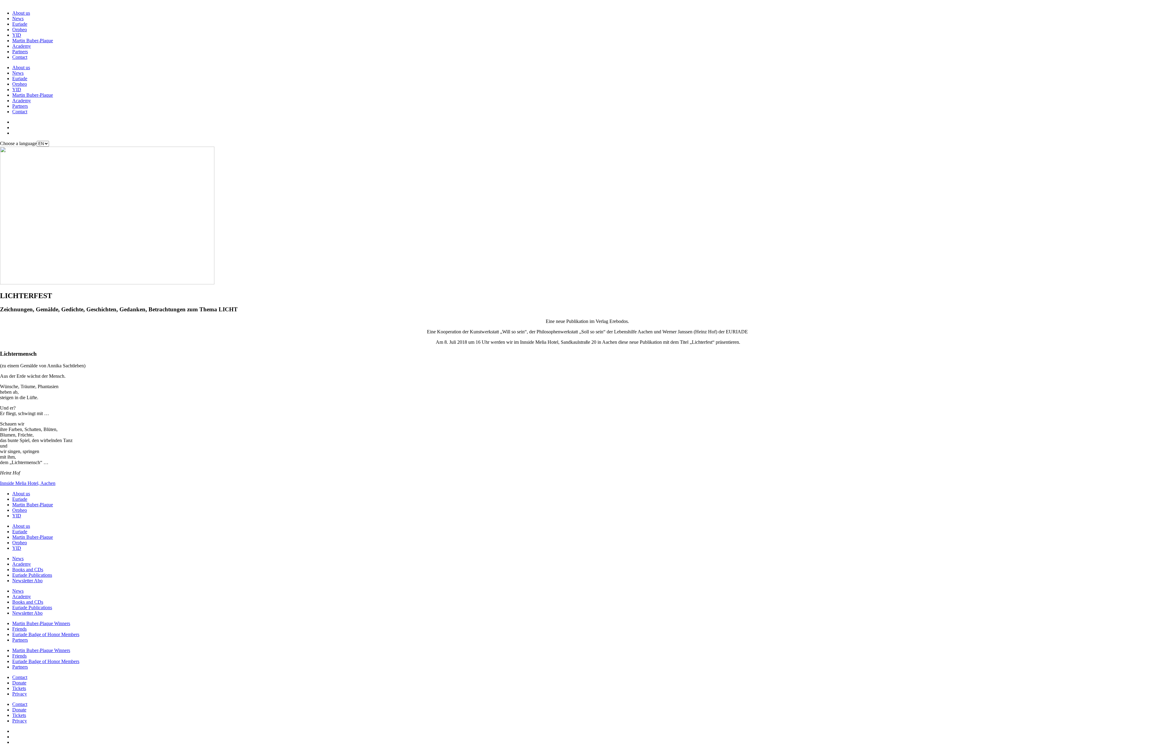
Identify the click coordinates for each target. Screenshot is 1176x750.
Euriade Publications (32, 575)
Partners (20, 51)
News (18, 18)
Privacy (19, 693)
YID (16, 35)
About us (21, 13)
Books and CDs (27, 569)
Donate (19, 682)
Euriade (19, 24)
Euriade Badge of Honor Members (45, 634)
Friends (19, 629)
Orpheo (19, 29)
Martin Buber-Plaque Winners (41, 623)
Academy (21, 46)
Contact (19, 57)
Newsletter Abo (27, 580)
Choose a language (18, 143)
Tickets (19, 688)
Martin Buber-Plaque (32, 40)
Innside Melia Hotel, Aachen (27, 483)
